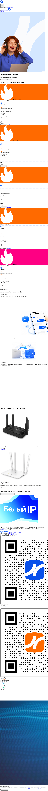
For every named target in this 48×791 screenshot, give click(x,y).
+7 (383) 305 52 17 (13, 534)
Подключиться (3, 7)
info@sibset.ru (11, 533)
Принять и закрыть (4, 789)
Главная (2, 11)
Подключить (3, 79)
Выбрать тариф (9, 79)
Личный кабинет (10, 7)
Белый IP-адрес (4, 529)
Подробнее (9, 124)
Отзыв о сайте (3, 786)
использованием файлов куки (27, 788)
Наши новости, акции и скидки (14, 532)
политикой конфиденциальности (40, 788)
